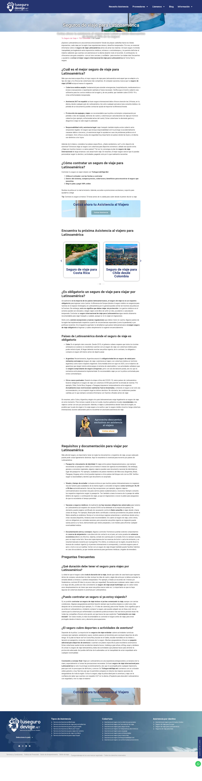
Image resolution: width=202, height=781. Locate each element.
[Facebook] (29, 746)
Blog (171, 6)
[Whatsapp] (198, 764)
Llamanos (157, 6)
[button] (61, 260)
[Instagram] (22, 746)
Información (184, 6)
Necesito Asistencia (118, 6)
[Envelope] (19, 746)
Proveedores (139, 6)
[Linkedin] (26, 746)
